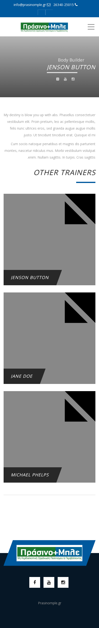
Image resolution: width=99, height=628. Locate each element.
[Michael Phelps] (49, 451)
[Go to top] (50, 553)
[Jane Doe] (49, 353)
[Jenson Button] (49, 254)
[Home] (44, 26)
